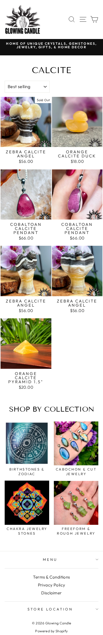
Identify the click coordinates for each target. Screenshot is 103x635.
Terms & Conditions (51, 577)
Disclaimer (51, 592)
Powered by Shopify (51, 631)
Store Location (50, 609)
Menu (50, 559)
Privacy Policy (51, 585)
